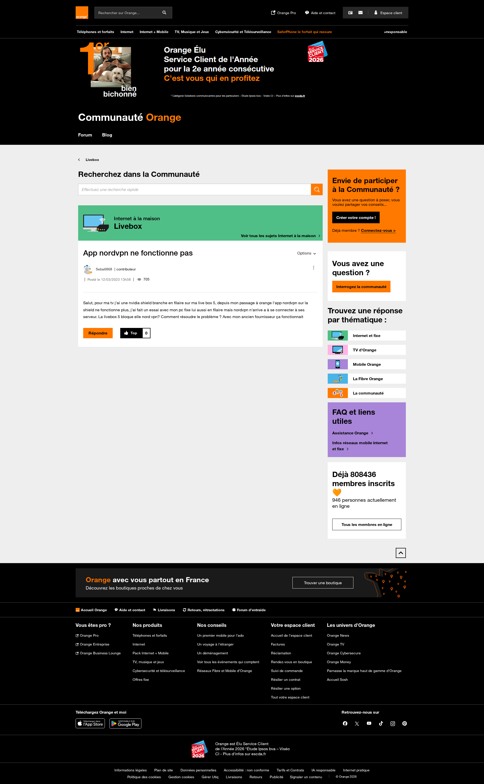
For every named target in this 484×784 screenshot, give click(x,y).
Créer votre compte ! (356, 217)
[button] (314, 268)
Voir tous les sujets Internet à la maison (278, 235)
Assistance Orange (350, 432)
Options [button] (304, 253)
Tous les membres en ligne (367, 524)
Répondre (97, 332)
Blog (107, 134)
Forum (85, 134)
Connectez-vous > (378, 230)
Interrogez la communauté (361, 286)
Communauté (129, 116)
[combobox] (194, 189)
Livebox (92, 159)
